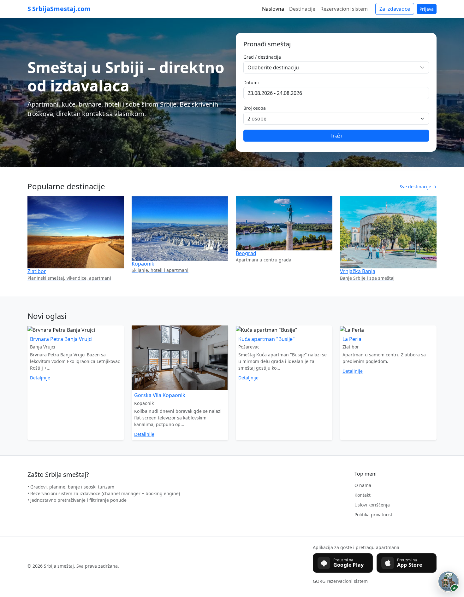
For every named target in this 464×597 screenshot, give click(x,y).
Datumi (251, 82)
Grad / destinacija (262, 57)
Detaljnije (40, 378)
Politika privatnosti (374, 515)
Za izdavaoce (394, 8)
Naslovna (273, 8)
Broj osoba (254, 108)
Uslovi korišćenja (372, 505)
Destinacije (302, 8)
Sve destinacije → (418, 187)
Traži (336, 135)
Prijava (426, 9)
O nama (362, 485)
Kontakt (362, 495)
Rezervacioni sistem (344, 8)
